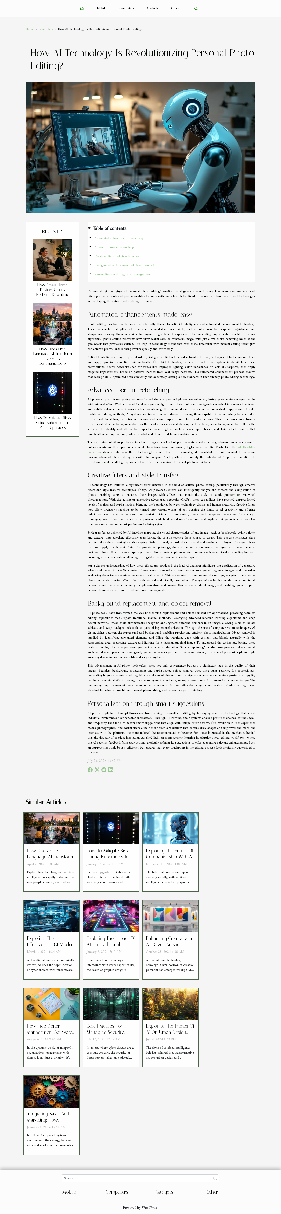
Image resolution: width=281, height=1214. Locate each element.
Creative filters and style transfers (117, 256)
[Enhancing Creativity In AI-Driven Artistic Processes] (170, 916)
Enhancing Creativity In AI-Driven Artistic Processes (169, 945)
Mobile (101, 8)
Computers (126, 8)
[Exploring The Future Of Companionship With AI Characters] (170, 828)
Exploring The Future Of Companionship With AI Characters (169, 857)
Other (175, 8)
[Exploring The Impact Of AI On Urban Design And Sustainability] (170, 1004)
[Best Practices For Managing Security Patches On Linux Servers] (111, 1004)
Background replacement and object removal (124, 265)
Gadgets (152, 8)
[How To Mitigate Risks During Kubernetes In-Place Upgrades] (52, 393)
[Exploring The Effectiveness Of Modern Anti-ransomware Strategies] (51, 916)
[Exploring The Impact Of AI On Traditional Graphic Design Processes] (111, 916)
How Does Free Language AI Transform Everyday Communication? (52, 356)
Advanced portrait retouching (114, 247)
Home (30, 29)
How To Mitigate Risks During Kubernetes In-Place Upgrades (52, 423)
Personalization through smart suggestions (123, 275)
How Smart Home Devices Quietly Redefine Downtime (52, 290)
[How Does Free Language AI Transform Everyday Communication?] (52, 324)
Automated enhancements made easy (119, 238)
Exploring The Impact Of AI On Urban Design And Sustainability (170, 1032)
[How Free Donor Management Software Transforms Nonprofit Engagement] (51, 1004)
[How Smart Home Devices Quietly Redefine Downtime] (52, 260)
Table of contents (110, 228)
